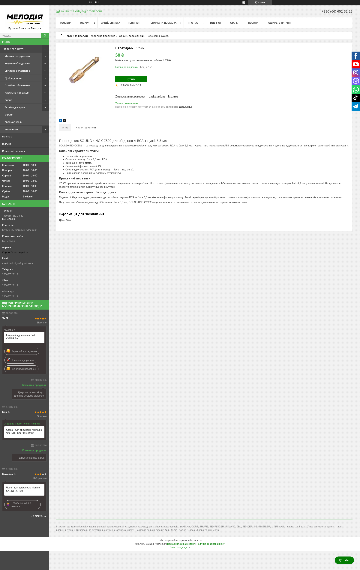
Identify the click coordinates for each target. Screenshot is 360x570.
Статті (234, 22)
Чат (347, 560)
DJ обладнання (13, 78)
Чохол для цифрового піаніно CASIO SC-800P (23, 489)
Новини (253, 22)
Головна (65, 22)
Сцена (8, 100)
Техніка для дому (15, 107)
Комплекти (11, 129)
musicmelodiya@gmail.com (17, 263)
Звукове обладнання (17, 63)
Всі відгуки (37, 516)
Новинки (134, 22)
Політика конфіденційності (210, 544)
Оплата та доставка (163, 22)
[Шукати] (45, 35)
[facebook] (60, 121)
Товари (84, 22)
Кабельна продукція (17, 92)
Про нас (7, 136)
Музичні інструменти (17, 56)
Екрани (9, 114)
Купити (131, 79)
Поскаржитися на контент (181, 544)
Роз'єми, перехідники (131, 35)
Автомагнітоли (13, 122)
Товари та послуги (13, 48)
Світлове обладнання (18, 70)
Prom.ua (198, 540)
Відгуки (6, 144)
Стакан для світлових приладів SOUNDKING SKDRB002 (24, 431)
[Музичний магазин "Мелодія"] (24, 17)
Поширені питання (13, 151)
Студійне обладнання (18, 85)
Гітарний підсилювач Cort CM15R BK (20, 337)
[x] (64, 121)
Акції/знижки (110, 22)
